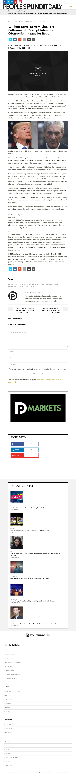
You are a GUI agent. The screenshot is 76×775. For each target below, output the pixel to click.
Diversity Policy (9, 670)
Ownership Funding (10, 678)
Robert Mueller (54, 284)
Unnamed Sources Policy (12, 674)
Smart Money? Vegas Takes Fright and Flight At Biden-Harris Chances (32, 601)
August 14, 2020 (14, 625)
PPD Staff (38, 293)
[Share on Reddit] (19, 39)
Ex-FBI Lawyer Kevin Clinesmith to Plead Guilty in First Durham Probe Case (34, 624)
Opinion (13, 506)
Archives (7, 741)
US (11, 551)
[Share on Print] (33, 39)
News (16, 11)
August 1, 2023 (14, 509)
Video (12, 529)
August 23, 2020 (15, 603)
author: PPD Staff (30, 21)
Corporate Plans (9, 724)
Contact (7, 711)
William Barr (30, 287)
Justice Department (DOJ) (27, 284)
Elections (13, 576)
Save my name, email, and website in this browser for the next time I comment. (39, 369)
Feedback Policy (9, 654)
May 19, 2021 (13, 532)
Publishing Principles (11, 650)
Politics (21, 11)
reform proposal (42, 284)
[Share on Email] (29, 39)
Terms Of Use (8, 699)
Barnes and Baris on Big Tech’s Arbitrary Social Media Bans (29, 530)
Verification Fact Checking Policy (15, 662)
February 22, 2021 (15, 557)
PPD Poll (7, 707)
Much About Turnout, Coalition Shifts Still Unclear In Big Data (29, 578)
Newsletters (8, 732)
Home (10, 11)
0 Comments (41, 21)
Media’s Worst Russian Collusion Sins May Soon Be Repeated (29, 508)
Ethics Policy (8, 658)
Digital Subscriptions (11, 757)
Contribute (7, 753)
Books (6, 745)
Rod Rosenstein (13, 287)
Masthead (7, 703)
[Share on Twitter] (10, 39)
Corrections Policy (10, 666)
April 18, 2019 (19, 21)
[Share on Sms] (24, 39)
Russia (22, 287)
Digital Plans (8, 728)
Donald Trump (12, 284)
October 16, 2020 (15, 580)
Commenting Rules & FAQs (12, 691)
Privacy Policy (9, 695)
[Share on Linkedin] (15, 39)
